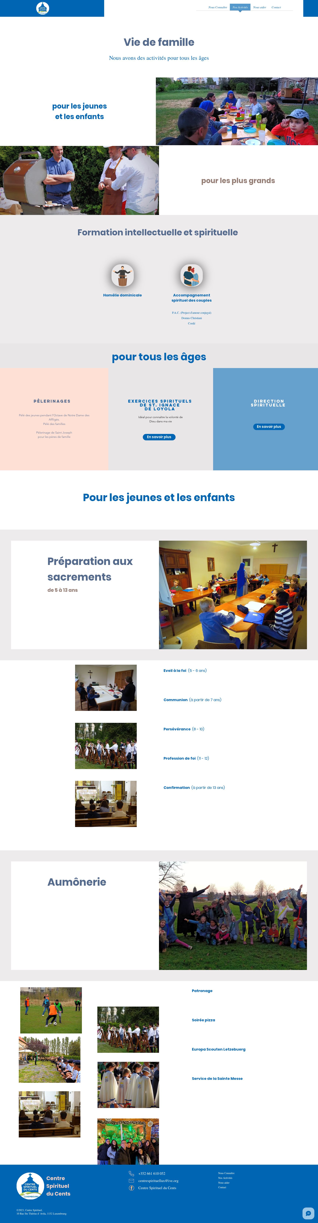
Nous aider (223, 1182)
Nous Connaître (226, 1173)
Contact (222, 1187)
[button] (159, 437)
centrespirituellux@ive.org (158, 1180)
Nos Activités (225, 1178)
